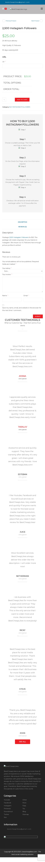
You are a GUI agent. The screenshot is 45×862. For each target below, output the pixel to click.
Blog (24, 811)
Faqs (24, 806)
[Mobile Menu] (42, 8)
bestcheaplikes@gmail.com (17, 2)
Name (5, 296)
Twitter (6, 814)
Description (22, 222)
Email (26, 296)
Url (4, 62)
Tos (23, 809)
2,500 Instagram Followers (18, 237)
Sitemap (25, 814)
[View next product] (41, 20)
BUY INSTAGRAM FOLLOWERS (19, 107)
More (24, 803)
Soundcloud (8, 811)
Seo (5, 817)
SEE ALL (22, 742)
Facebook (7, 803)
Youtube (7, 800)
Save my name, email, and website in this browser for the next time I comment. (21, 309)
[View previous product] (3, 20)
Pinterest (7, 809)
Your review (7, 274)
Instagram (7, 806)
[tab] (22, 222)
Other (24, 800)
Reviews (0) (22, 226)
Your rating (6, 268)
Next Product (35, 21)
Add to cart (22, 99)
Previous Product (11, 21)
